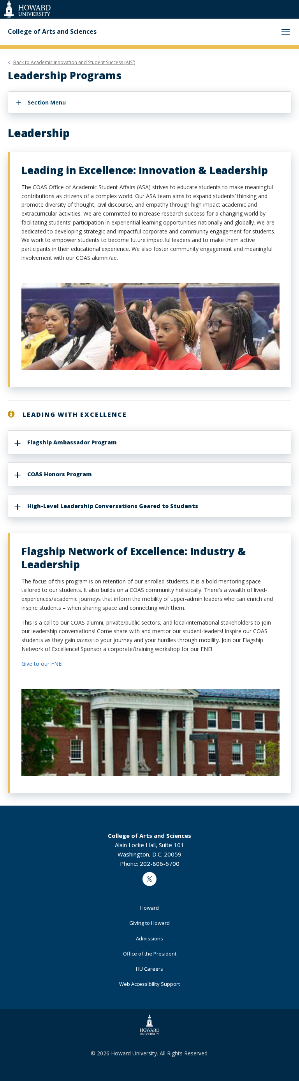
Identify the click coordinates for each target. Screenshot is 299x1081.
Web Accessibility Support (149, 983)
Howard (149, 907)
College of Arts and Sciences (52, 31)
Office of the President (149, 953)
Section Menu (47, 102)
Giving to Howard (149, 922)
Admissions (149, 938)
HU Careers (149, 968)
